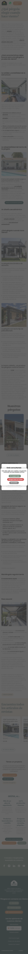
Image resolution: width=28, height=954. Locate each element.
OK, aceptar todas (14, 476)
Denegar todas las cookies (15, 479)
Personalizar (14, 482)
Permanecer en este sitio (14, 485)
